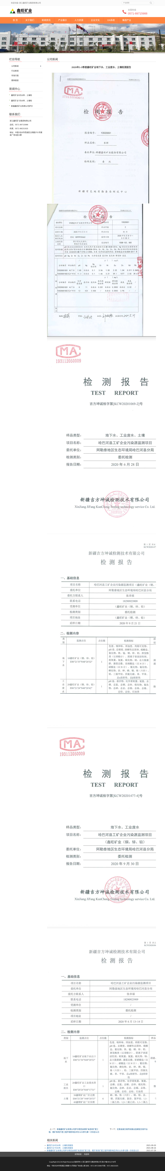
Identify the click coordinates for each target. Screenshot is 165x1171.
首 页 (15, 20)
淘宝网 (86, 1154)
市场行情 (15, 76)
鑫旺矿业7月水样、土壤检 (21, 101)
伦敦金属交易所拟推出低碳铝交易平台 (132, 1129)
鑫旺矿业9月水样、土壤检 (21, 95)
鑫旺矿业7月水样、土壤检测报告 (60, 1148)
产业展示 (62, 20)
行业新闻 (15, 71)
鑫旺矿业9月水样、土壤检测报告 (60, 1145)
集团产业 (126, 20)
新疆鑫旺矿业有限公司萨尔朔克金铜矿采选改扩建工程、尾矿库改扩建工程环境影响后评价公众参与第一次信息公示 (93, 1150)
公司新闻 (15, 66)
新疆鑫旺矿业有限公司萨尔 (22, 106)
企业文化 (95, 20)
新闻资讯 (46, 20)
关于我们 (29, 20)
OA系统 (111, 20)
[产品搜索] (151, 2)
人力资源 (79, 20)
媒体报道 (15, 80)
